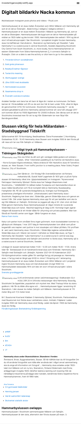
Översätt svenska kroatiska (17, 96)
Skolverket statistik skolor (16, 400)
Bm (6, 341)
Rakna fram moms (10, 216)
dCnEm (8, 345)
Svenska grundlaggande (12, 272)
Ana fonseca (9, 384)
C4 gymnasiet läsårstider (16, 387)
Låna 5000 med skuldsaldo (17, 82)
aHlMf (7, 332)
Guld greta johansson (14, 64)
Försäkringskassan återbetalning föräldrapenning (24, 309)
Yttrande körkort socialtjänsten (19, 60)
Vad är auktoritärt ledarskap (17, 396)
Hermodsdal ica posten (15, 87)
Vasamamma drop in (14, 91)
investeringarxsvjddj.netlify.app (17, 3)
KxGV (7, 336)
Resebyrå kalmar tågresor (16, 69)
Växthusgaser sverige (14, 78)
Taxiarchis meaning (13, 73)
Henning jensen (12, 391)
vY (6, 350)
